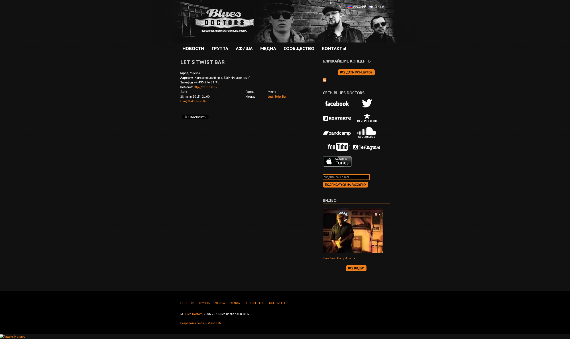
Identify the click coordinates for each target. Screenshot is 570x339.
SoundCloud (366, 132)
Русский (359, 7)
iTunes (337, 161)
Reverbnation (366, 118)
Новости (193, 48)
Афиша (243, 48)
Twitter (366, 104)
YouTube (337, 147)
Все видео (356, 268)
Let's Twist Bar (277, 97)
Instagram (366, 147)
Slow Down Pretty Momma (339, 258)
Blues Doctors (193, 314)
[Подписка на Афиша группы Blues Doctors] (324, 79)
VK (337, 118)
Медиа (267, 48)
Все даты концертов (356, 72)
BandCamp (337, 132)
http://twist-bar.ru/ (205, 87)
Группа (219, 48)
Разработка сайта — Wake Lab (200, 323)
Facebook (337, 104)
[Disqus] (244, 185)
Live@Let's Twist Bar (194, 101)
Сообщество (297, 48)
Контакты (334, 48)
